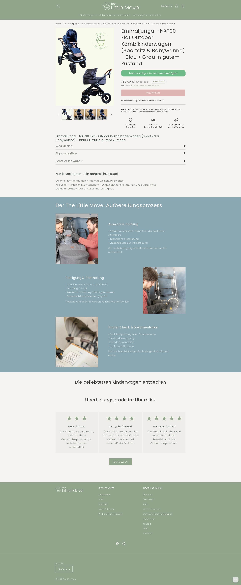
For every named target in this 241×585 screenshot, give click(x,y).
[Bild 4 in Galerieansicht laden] (102, 114)
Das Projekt (149, 499)
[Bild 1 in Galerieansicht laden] (67, 114)
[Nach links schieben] (58, 114)
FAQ (145, 504)
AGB (101, 499)
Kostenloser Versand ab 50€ (145, 86)
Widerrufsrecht (107, 509)
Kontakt (147, 523)
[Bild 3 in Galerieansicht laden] (90, 114)
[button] (59, 6)
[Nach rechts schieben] (111, 114)
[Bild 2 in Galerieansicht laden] (79, 114)
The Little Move (69, 579)
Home (58, 23)
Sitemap (147, 533)
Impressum (105, 494)
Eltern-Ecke (149, 519)
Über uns (147, 494)
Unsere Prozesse (151, 509)
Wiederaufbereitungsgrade (157, 514)
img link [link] (77, 417)
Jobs (145, 528)
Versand (103, 504)
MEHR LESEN (120, 461)
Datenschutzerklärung (111, 514)
